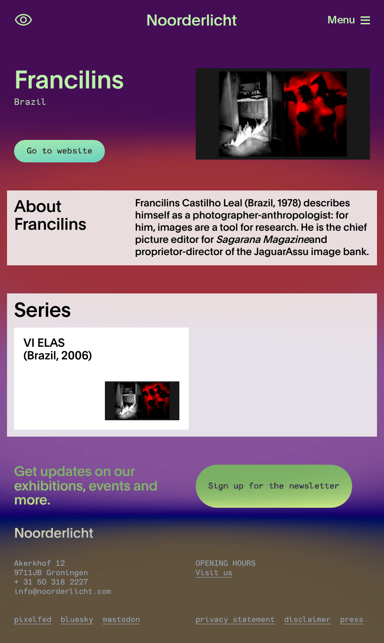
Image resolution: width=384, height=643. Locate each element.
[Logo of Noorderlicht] (192, 20)
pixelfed (33, 619)
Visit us (214, 572)
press (351, 619)
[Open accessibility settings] (23, 20)
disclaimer (307, 619)
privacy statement (235, 619)
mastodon (121, 619)
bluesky (77, 619)
